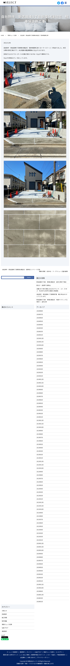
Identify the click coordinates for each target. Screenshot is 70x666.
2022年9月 (40, 472)
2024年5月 (40, 403)
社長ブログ (5, 628)
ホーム (9, 652)
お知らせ (4, 611)
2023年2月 (40, 454)
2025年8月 (40, 352)
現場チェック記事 (12, 35)
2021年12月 (40, 502)
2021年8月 (40, 516)
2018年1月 (40, 601)
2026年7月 (40, 314)
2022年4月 (40, 489)
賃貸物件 (4, 631)
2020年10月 (40, 550)
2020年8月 (40, 557)
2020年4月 (40, 571)
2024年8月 (40, 393)
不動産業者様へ (61, 655)
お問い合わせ (31, 657)
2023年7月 (40, 437)
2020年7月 (40, 560)
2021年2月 (40, 536)
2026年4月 (40, 325)
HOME (2, 35)
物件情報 (4, 621)
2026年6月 (40, 318)
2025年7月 (40, 355)
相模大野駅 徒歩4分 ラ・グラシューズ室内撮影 (53, 271)
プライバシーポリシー (43, 657)
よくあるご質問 (24, 655)
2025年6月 (40, 359)
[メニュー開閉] (66, 3)
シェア (3, 635)
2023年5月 (40, 444)
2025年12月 (40, 338)
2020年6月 (40, 564)
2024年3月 (40, 410)
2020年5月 (40, 567)
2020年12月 (40, 543)
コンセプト (59, 652)
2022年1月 (40, 499)
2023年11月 (40, 424)
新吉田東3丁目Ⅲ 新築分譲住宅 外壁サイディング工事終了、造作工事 (52, 301)
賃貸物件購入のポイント (38, 655)
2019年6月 (40, 591)
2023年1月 (40, 458)
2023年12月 (40, 420)
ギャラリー (30, 652)
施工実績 (4, 617)
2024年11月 (40, 383)
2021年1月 (40, 540)
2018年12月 (40, 595)
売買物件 (4, 614)
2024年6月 (40, 400)
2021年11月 (40, 506)
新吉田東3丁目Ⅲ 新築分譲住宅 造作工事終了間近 (51, 282)
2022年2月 (40, 496)
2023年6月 (40, 441)
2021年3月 (40, 533)
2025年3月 (40, 369)
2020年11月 (40, 547)
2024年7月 (40, 396)
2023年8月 (40, 434)
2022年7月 (40, 478)
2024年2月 (40, 413)
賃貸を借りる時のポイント (10, 655)
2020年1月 (40, 581)
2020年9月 (40, 554)
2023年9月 (40, 431)
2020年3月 (40, 574)
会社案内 (22, 657)
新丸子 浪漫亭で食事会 (44, 285)
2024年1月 (40, 417)
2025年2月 (40, 372)
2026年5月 (40, 321)
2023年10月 (40, 427)
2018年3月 (40, 598)
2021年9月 (40, 513)
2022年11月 (40, 465)
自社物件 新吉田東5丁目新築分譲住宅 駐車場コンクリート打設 (21, 269)
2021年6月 (40, 523)
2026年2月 (40, 331)
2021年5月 (40, 526)
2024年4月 (40, 407)
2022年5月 (40, 485)
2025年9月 (40, 349)
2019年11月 (40, 584)
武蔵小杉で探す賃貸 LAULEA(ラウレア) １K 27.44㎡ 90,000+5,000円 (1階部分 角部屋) (52, 290)
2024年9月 (40, 389)
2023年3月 (40, 451)
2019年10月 (40, 588)
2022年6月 (40, 482)
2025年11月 (40, 342)
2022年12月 (40, 461)
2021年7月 (40, 519)
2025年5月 (40, 362)
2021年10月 (40, 509)
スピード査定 (51, 655)
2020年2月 (40, 578)
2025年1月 (40, 376)
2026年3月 (40, 328)
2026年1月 (40, 335)
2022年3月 (40, 492)
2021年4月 (40, 530)
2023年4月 (40, 448)
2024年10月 (40, 386)
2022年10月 (40, 468)
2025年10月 (40, 345)
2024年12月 (40, 379)
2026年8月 (40, 311)
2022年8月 (40, 475)
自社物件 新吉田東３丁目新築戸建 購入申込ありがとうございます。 (52, 295)
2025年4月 (40, 366)
